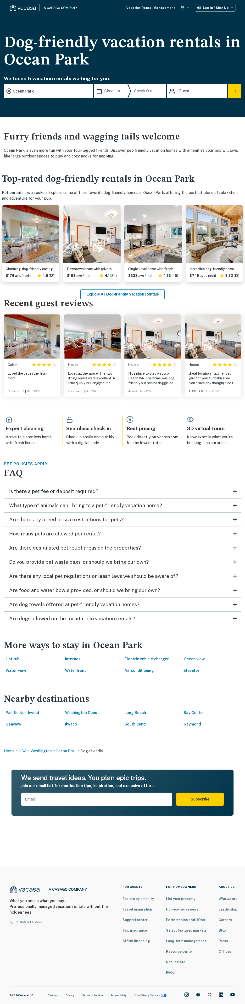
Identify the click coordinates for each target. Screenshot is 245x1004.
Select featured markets (186, 930)
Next (55, 236)
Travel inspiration (137, 909)
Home (9, 751)
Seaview (13, 724)
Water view (16, 670)
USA (23, 751)
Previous (6, 236)
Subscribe (200, 799)
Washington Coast (82, 712)
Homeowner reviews (182, 909)
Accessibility (119, 995)
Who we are (228, 899)
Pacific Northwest (22, 712)
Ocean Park (66, 751)
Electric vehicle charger (146, 659)
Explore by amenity (138, 899)
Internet (72, 659)
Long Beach (135, 712)
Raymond (192, 724)
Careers (225, 920)
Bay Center (194, 712)
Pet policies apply (26, 464)
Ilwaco (71, 724)
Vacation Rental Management (150, 8)
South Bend (135, 724)
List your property (180, 899)
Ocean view (194, 659)
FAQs (170, 973)
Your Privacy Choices (147, 995)
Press (223, 941)
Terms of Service (92, 995)
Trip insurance (134, 930)
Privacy (70, 995)
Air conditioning (139, 670)
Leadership (228, 909)
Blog (223, 930)
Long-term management (186, 941)
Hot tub (13, 659)
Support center (135, 920)
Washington (41, 751)
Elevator (192, 670)
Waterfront (75, 670)
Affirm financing (136, 941)
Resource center (179, 951)
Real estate (175, 962)
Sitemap (53, 995)
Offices (225, 951)
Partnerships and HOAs (185, 920)
